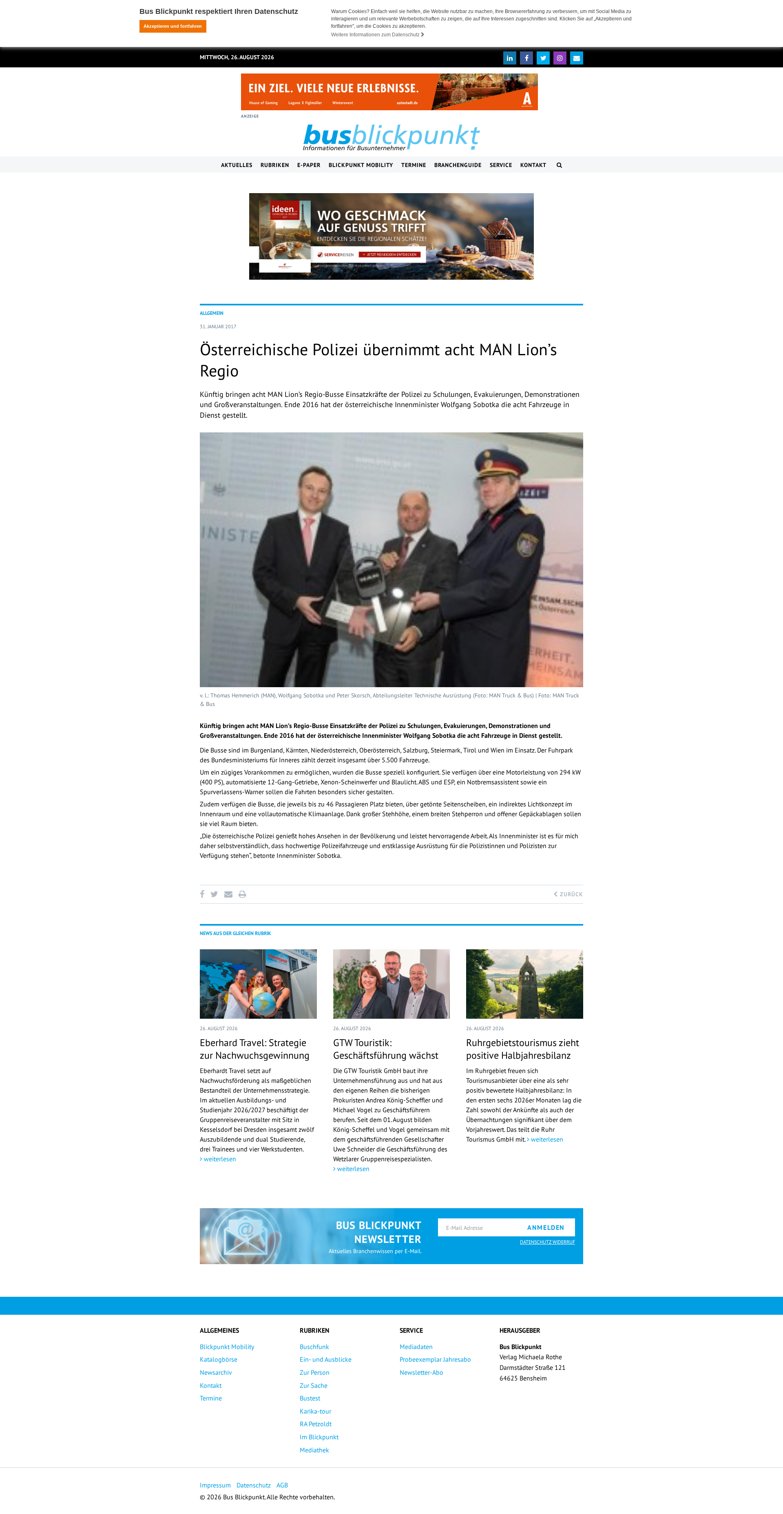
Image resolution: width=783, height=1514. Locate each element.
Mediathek (314, 1450)
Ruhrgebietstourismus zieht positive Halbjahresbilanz (522, 1049)
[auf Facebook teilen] (203, 894)
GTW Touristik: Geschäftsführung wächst (385, 1049)
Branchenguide (458, 165)
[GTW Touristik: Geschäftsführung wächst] (391, 984)
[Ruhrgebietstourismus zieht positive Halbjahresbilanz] (524, 984)
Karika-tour (315, 1411)
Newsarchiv (216, 1372)
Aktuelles (236, 165)
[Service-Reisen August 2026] (391, 236)
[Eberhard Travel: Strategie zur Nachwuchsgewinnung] (258, 984)
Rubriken (275, 165)
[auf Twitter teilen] (214, 894)
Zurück (570, 894)
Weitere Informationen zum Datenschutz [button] (376, 35)
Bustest (310, 1398)
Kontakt (533, 165)
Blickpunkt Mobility (361, 165)
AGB (282, 1485)
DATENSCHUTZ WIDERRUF (547, 1242)
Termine (413, 165)
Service (501, 165)
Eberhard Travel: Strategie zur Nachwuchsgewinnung (255, 1049)
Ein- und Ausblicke (326, 1359)
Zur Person (315, 1372)
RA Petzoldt (316, 1424)
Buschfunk (314, 1347)
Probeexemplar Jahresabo (435, 1359)
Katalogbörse (218, 1359)
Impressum (215, 1485)
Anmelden (546, 1227)
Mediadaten (416, 1347)
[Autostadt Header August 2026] (389, 91)
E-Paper (309, 165)
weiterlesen (219, 1159)
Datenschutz (254, 1485)
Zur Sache (313, 1385)
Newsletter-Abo (421, 1372)
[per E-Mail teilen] (228, 894)
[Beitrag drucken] (242, 894)
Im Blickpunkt (319, 1437)
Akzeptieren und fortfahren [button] (173, 26)
